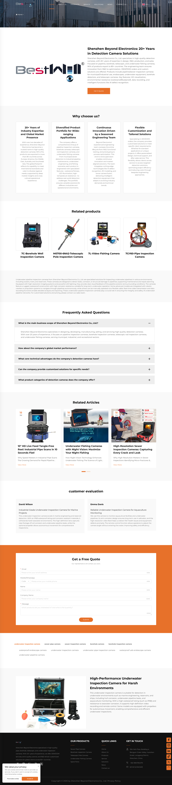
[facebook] (168, 740)
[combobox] (25, 581)
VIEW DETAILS (32, 234)
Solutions (98, 4)
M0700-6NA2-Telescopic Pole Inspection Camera (68, 255)
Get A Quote (99, 91)
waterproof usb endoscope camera (135, 650)
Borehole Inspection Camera (81, 752)
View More (22, 465)
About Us (62, 4)
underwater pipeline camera (32, 655)
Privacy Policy (114, 781)
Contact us (121, 4)
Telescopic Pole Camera (79, 755)
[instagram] (168, 745)
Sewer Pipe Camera (78, 749)
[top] (168, 767)
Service (87, 4)
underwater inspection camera (65, 650)
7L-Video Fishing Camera (104, 253)
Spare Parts (75, 762)
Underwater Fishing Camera (81, 759)
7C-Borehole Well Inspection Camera (32, 255)
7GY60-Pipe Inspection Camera (140, 255)
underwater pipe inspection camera (99, 650)
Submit (86, 620)
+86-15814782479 (136, 763)
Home (51, 4)
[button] (84, 471)
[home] (25, 4)
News (110, 4)
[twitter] (41, 764)
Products (75, 4)
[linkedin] (168, 751)
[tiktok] (168, 756)
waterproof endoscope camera (33, 650)
